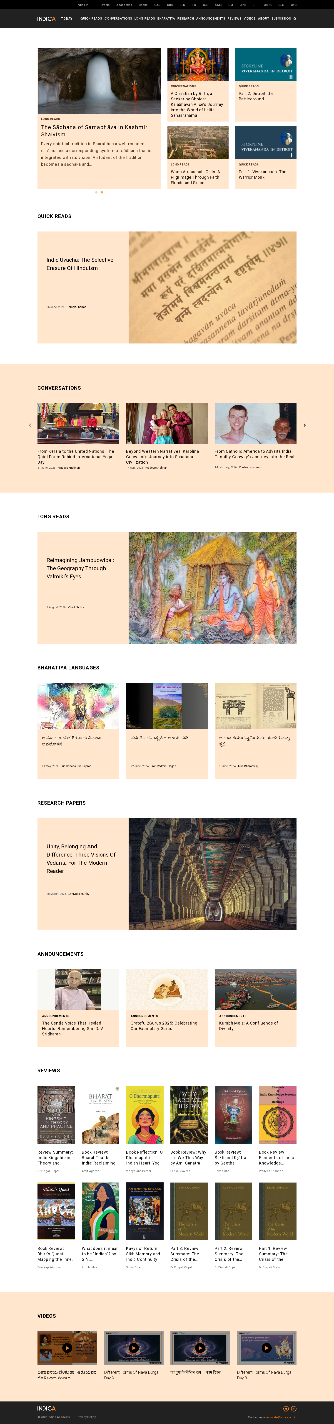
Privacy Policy (86, 1417)
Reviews (235, 18)
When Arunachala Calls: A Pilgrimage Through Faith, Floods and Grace (195, 177)
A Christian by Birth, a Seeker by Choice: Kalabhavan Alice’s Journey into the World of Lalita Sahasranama (197, 104)
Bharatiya (166, 18)
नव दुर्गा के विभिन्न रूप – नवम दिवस (195, 1372)
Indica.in (82, 5)
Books (143, 5)
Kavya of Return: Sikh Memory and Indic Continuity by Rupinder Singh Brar (144, 1254)
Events (105, 5)
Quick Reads (91, 18)
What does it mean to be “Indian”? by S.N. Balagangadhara (100, 1254)
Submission (281, 18)
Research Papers (61, 803)
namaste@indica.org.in (281, 1417)
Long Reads (145, 18)
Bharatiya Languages (68, 668)
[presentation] (30, 425)
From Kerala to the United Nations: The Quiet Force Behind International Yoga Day (75, 457)
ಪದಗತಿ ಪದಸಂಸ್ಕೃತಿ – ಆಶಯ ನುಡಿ (160, 737)
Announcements (210, 18)
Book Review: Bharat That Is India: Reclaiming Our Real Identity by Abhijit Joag (99, 1158)
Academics (124, 5)
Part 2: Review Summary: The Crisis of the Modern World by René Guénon (231, 1254)
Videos (250, 18)
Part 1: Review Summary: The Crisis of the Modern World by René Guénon (276, 1254)
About (263, 18)
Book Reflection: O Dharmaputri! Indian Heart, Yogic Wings (144, 1158)
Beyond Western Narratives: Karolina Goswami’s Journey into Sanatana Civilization (162, 457)
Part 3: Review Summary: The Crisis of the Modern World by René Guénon (187, 1254)
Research (185, 18)
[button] (96, 192)
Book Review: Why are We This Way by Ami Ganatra (188, 1157)
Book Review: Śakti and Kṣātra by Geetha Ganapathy (230, 1158)
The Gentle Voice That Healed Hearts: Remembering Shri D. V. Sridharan (73, 1028)
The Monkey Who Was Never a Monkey (93, 127)
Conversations (118, 18)
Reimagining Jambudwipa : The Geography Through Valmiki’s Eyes (80, 568)
